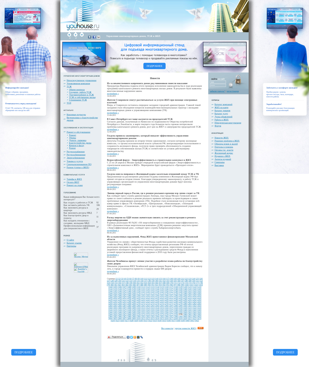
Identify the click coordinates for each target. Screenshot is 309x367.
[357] (171, 312)
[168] (129, 293)
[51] (197, 281)
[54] (112, 283)
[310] (138, 308)
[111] (143, 287)
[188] (129, 296)
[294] (157, 306)
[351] (143, 312)
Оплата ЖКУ (73, 182)
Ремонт (72, 135)
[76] (193, 283)
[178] (176, 293)
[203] (199, 296)
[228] (129, 300)
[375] (162, 314)
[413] (152, 319)
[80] (112, 285)
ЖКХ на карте (221, 107)
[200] (185, 296)
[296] (166, 306)
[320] (185, 308)
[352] (148, 312)
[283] (199, 304)
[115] (162, 287)
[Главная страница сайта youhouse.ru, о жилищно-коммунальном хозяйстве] (69, 38)
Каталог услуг (221, 113)
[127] (124, 289)
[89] (145, 285)
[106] (120, 287)
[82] (119, 285)
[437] (173, 321)
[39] (153, 281)
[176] (166, 293)
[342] (194, 310)
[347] (124, 312)
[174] (157, 293)
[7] (133, 279)
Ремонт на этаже (75, 185)
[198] (176, 296)
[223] (199, 298)
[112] (148, 287)
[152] (148, 291)
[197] (171, 296)
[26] (201, 279)
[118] (176, 287)
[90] (149, 285)
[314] (157, 308)
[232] (148, 300)
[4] (125, 279)
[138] (176, 289)
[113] (152, 287)
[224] (110, 300)
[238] (176, 300)
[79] (108, 285)
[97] (175, 285)
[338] (176, 310)
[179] (180, 293)
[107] (124, 287)
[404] (110, 319)
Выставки (219, 165)
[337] (171, 310)
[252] (148, 302)
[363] (199, 312)
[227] (124, 300)
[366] (120, 314)
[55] (116, 283)
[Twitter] (131, 337)
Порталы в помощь (224, 147)
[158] (176, 291)
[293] (152, 306)
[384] (110, 316)
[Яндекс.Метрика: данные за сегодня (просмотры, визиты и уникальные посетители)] (81, 255)
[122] (194, 287)
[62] (142, 283)
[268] (129, 304)
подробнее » (113, 93)
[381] (190, 314)
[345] (115, 312)
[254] (157, 302)
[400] (185, 316)
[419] (180, 319)
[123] (199, 287)
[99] (182, 285)
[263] (199, 302)
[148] (129, 291)
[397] (171, 316)
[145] (115, 291)
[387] (124, 316)
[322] (194, 308)
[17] (167, 279)
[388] (129, 316)
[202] (194, 296)
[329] (134, 310)
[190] (138, 296)
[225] (115, 300)
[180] (185, 293)
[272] (148, 304)
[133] (152, 289)
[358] (176, 312)
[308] (129, 308)
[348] (129, 312)
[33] (130, 281)
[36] (142, 281)
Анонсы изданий (223, 159)
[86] (134, 285)
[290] (138, 306)
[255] (162, 302)
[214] (157, 298)
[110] (138, 287)
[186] (120, 296)
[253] (152, 302)
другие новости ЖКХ (185, 328)
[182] (194, 293)
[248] (129, 302)
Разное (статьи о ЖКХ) (78, 167)
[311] (143, 308)
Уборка (72, 138)
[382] (194, 314)
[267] (124, 304)
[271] (143, 304)
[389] (134, 316)
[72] (179, 283)
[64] (149, 283)
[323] (199, 308)
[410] (138, 319)
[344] (110, 312)
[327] (124, 310)
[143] (199, 289)
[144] (110, 291)
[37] (145, 281)
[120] (185, 287)
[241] (190, 300)
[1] (117, 279)
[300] (185, 306)
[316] (166, 308)
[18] (171, 279)
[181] (190, 293)
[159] (180, 291)
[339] (180, 310)
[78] (201, 283)
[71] (175, 283)
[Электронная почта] (81, 38)
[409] (134, 319)
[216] (166, 298)
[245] (115, 302)
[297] (171, 306)
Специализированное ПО (79, 164)
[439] (183, 321)
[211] (143, 298)
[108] (129, 287)
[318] (176, 308)
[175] (162, 293)
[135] (162, 289)
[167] (124, 293)
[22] (186, 279)
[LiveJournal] (141, 337)
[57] (123, 283)
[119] (180, 287)
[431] (145, 321)
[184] (110, 296)
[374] (157, 314)
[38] (149, 281)
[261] (190, 302)
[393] (152, 316)
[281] (190, 304)
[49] (190, 281)
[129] (134, 289)
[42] (164, 281)
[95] (167, 285)
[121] (190, 287)
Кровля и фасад (76, 145)
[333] (152, 310)
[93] (160, 285)
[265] (115, 304)
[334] (157, 310)
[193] (152, 296)
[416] (166, 319)
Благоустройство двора (80, 143)
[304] (110, 308)
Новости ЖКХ (222, 138)
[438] (178, 321)
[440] (187, 321)
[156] (166, 291)
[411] (143, 319)
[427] (127, 321)
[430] (141, 321)
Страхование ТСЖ (78, 100)
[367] (124, 314)
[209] (134, 298)
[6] (130, 279)
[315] (162, 308)
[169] (134, 293)
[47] (182, 281)
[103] (201, 285)
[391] (143, 316)
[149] (134, 291)
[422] (194, 319)
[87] (138, 285)
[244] (110, 302)
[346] (120, 312)
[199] (180, 296)
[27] (108, 281)
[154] (157, 291)
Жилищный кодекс (224, 153)
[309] (134, 308)
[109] (134, 287)
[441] (192, 321)
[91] (152, 285)
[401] (190, 316)
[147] (124, 291)
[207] (124, 298)
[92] (156, 285)
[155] (162, 291)
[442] (197, 321)
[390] (138, 316)
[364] (110, 314)
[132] (148, 289)
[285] (115, 306)
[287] (124, 306)
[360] (185, 312)
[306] (120, 308)
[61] (138, 283)
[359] (180, 312)
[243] (199, 300)
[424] (113, 321)
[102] (196, 285)
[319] (180, 308)
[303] (199, 306)
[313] (152, 308)
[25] (197, 279)
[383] (199, 314)
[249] (134, 302)
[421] (190, 319)
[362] (194, 312)
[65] (153, 283)
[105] (115, 287)
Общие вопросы (77, 89)
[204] (110, 298)
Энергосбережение (76, 158)
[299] (180, 306)
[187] (124, 296)
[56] (119, 283)
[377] (171, 314)
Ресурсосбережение (76, 155)
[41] (160, 281)
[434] (159, 321)
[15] (160, 279)
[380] (185, 314)
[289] (134, 306)
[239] (180, 300)
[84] (127, 285)
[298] (176, 306)
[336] (166, 310)
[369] (134, 314)
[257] (171, 302)
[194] (157, 296)
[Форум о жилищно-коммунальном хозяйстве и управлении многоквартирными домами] (75, 38)
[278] (176, 304)
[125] (115, 289)
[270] (138, 304)
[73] (182, 283)
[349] (134, 312)
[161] (190, 291)
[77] (197, 283)
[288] (129, 306)
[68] (164, 283)
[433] (155, 321)
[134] (157, 289)
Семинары (220, 162)
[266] (120, 304)
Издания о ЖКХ (222, 156)
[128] (129, 289)
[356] (166, 312)
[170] (138, 293)
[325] (115, 310)
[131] (143, 289)
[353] (152, 312)
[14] (156, 279)
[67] (160, 283)
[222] (194, 298)
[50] (193, 281)
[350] (138, 312)
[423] (199, 319)
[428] (131, 321)
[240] (185, 300)
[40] (156, 281)
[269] (134, 304)
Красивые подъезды (76, 114)
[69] (167, 283)
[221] (190, 298)
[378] (176, 314)
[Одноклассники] (135, 337)
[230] (138, 300)
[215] (162, 298)
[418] (176, 319)
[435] (164, 321)
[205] (115, 298)
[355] (162, 312)
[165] (115, 293)
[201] (190, 296)
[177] (171, 293)
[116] (166, 287)
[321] (190, 308)
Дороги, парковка (77, 140)
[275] (162, 304)
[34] (134, 281)
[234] (157, 300)
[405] (115, 319)
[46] (179, 281)
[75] (190, 283)
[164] (110, 293)
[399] (180, 316)
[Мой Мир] (138, 337)
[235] (162, 300)
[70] (171, 283)
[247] (124, 302)
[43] (167, 281)
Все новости (167, 328)
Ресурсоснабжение (76, 151)
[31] (123, 281)
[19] (175, 279)
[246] (120, 302)
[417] (171, 319)
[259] (180, 302)
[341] (190, 310)
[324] (110, 310)
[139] (180, 289)
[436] (169, 321)
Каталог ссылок (74, 243)
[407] (124, 319)
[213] (152, 298)
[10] (141, 279)
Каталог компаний (223, 104)
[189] (134, 296)
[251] (143, 302)
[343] (199, 310)
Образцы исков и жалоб (226, 144)
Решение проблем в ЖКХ (227, 141)
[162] (194, 291)
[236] (166, 300)
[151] (143, 291)
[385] (115, 316)
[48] (186, 281)
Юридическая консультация (228, 123)
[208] (129, 298)
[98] (178, 285)
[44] (171, 281)
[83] (123, 285)
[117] (171, 287)
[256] (166, 302)
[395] (162, 316)
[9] (138, 279)
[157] (171, 291)
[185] (115, 296)
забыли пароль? (217, 91)
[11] (145, 279)
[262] (194, 302)
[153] (152, 291)
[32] (127, 281)
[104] (110, 287)
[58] (127, 283)
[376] (166, 314)
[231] (143, 300)
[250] (138, 302)
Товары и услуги (75, 161)
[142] (194, 289)
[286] (120, 306)
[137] (171, 289)
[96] (171, 285)
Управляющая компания (78, 83)
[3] (122, 279)
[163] (199, 291)
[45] (175, 281)
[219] (180, 298)
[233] (152, 300)
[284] (110, 306)
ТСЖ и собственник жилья (82, 97)
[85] (130, 285)
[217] (171, 298)
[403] (199, 316)
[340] (185, 310)
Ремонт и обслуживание (78, 132)
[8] (136, 279)
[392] (148, 316)
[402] (194, 316)
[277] (171, 304)
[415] (162, 319)
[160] (185, 291)
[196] (166, 296)
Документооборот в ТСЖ (81, 95)
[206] (120, 298)
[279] (180, 304)
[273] (152, 304)
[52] (201, 281)
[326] (120, 310)
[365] (115, 314)
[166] (120, 293)
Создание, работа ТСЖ (80, 92)
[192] (148, 296)
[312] (148, 308)
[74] (186, 283)
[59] (130, 283)
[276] (166, 304)
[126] (120, 289)
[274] (157, 304)
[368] (129, 314)
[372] (148, 314)
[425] (117, 321)
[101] (191, 285)
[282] (194, 304)
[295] (162, 306)
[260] (185, 302)
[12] (149, 279)
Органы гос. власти (224, 150)
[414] (157, 319)
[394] (157, 316)
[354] (157, 312)
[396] (166, 316)
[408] (129, 319)
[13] (152, 279)
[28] (112, 281)
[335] (162, 310)
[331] (143, 310)
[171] (143, 293)
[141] (190, 289)
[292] (148, 306)
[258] (176, 302)
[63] (145, 283)
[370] (138, 314)
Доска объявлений (223, 117)
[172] (148, 293)
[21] (182, 279)
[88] (141, 285)
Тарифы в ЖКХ (74, 179)
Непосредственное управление (81, 80)
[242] (194, 300)
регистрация (233, 91)
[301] (190, 306)
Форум (218, 126)
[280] (185, 304)
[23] (190, 279)
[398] (176, 316)
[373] (152, 314)
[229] (134, 300)
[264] (110, 304)
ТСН (69, 103)
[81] (115, 285)
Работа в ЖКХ (222, 120)
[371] (143, 314)
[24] (193, 279)
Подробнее (23, 352)
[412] (148, 319)
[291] (143, 306)
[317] (171, 308)
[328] (129, 310)
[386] (120, 316)
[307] (124, 308)
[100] (187, 285)
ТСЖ (69, 86)
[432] (150, 321)
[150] (138, 291)
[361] (190, 312)
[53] (108, 283)
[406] (120, 319)
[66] (156, 283)
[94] (164, 285)
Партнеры (71, 246)
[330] (138, 310)
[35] (138, 281)
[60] (134, 283)
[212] (148, 298)
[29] (116, 281)
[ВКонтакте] (128, 337)
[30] (119, 281)
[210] (138, 298)
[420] (185, 319)
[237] (171, 300)
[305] (115, 308)
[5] (127, 279)
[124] (110, 289)
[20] (178, 279)
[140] (185, 289)
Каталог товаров (222, 110)
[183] (199, 293)
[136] (166, 289)
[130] (138, 289)
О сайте (70, 240)
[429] (136, 321)
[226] (120, 300)
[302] (194, 306)
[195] (162, 296)
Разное (72, 148)
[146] (120, 291)
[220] (185, 298)
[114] (157, 287)
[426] (122, 321)
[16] (164, 279)
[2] (119, 279)
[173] (152, 293)
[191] (143, 296)
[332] (148, 310)
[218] (176, 298)
